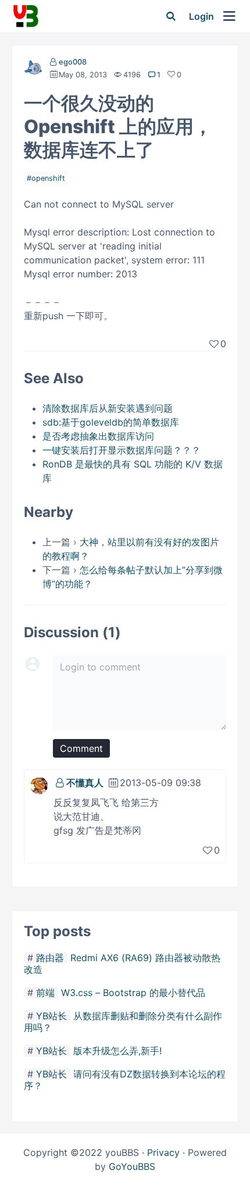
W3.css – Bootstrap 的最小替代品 (133, 992)
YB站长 (51, 1016)
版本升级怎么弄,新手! (117, 1050)
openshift (48, 178)
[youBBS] (26, 16)
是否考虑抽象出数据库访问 (98, 436)
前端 (45, 992)
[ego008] (33, 70)
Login (201, 16)
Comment (81, 748)
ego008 (73, 62)
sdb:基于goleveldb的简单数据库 (110, 422)
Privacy (163, 1152)
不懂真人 (84, 782)
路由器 (50, 957)
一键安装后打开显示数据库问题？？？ (121, 450)
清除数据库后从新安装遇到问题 (107, 408)
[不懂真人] (39, 784)
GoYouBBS (132, 1166)
